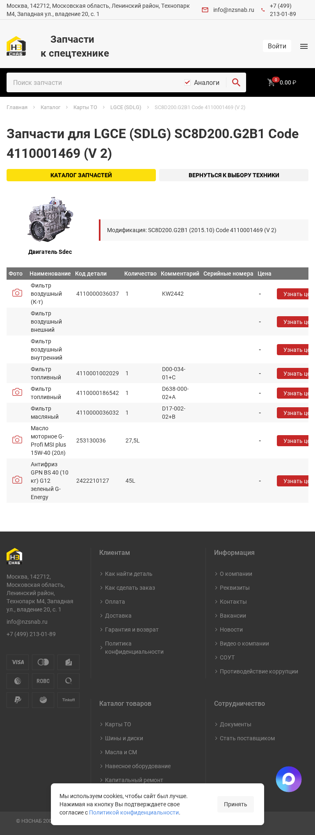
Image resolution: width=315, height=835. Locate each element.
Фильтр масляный (45, 412)
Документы (235, 724)
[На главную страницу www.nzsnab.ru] (16, 46)
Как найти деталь (129, 573)
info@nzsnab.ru (233, 10)
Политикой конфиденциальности (134, 812)
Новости (231, 629)
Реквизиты (235, 587)
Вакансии (233, 615)
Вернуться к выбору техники (234, 175)
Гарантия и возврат (132, 629)
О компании (236, 573)
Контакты (233, 601)
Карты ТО (118, 724)
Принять (235, 804)
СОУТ (227, 657)
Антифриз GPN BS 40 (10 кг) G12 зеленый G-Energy (49, 480)
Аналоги (206, 82)
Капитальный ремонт (134, 780)
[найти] (236, 82)
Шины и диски (124, 738)
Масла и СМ (121, 752)
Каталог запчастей (81, 175)
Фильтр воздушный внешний (46, 321)
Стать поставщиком (247, 738)
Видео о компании (244, 643)
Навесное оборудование (138, 766)
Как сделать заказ (130, 587)
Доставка (118, 615)
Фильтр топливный (46, 373)
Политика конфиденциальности (134, 647)
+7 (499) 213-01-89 (283, 10)
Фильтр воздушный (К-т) (46, 293)
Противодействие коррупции (259, 671)
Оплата (115, 601)
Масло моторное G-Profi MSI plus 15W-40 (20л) (48, 440)
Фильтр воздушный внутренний (46, 349)
